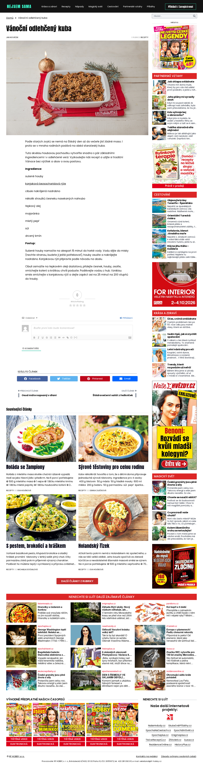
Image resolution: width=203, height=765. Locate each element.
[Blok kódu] (63, 337)
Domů (9, 18)
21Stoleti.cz (175, 740)
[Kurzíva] (38, 337)
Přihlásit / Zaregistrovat (180, 6)
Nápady (79, 6)
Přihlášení (127, 317)
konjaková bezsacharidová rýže (45, 183)
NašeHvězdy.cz (156, 725)
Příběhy (151, 6)
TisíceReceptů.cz (156, 740)
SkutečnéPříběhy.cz (180, 725)
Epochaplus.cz (160, 735)
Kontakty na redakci (147, 756)
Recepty (66, 6)
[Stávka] (47, 337)
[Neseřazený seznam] (55, 337)
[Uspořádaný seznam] (51, 337)
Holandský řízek (93, 546)
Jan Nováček (12, 37)
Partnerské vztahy (132, 6)
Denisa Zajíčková (98, 490)
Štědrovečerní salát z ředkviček (113, 395)
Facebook (34, 378)
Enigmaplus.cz (179, 735)
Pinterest (97, 378)
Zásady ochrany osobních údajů (178, 756)
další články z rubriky (77, 581)
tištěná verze (19, 739)
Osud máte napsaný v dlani (39, 395)
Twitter (66, 378)
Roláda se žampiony (25, 467)
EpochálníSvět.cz (184, 730)
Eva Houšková (24, 490)
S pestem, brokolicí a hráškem (36, 546)
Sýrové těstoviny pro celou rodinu (111, 467)
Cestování (112, 6)
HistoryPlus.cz (183, 744)
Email (127, 378)
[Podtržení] (43, 337)
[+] (75, 337)
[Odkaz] (68, 337)
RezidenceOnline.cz (160, 744)
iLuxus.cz (189, 740)
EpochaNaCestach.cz (158, 730)
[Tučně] (34, 337)
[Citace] (59, 337)
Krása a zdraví (49, 6)
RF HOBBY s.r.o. (17, 756)
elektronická (18, 744)
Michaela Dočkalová (28, 569)
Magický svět (96, 6)
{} (71, 337)
